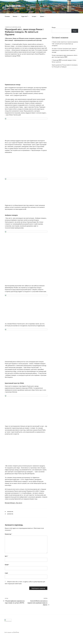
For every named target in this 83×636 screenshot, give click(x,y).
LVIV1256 (19, 27)
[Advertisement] (26, 70)
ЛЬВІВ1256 (13, 6)
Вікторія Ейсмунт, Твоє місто (13, 503)
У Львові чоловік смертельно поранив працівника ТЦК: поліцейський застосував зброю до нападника (65, 43)
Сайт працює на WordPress (11, 632)
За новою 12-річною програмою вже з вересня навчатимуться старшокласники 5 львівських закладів (64, 50)
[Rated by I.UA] (8, 620)
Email (7, 565)
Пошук (54, 27)
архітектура (10, 514)
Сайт (6, 573)
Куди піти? (24, 16)
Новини (15, 16)
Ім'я (6, 556)
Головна (7, 16)
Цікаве (42, 16)
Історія (34, 16)
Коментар (8, 534)
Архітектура (10, 511)
